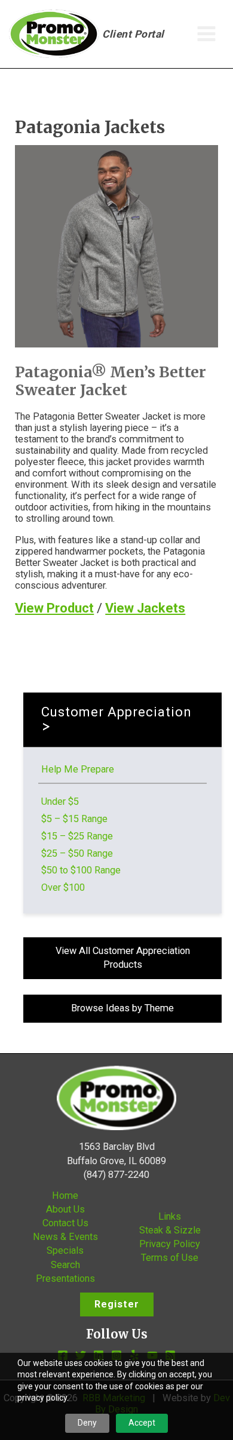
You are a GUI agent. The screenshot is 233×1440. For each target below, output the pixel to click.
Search (65, 1264)
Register (116, 1304)
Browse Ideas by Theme (122, 1008)
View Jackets (145, 608)
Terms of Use (169, 1257)
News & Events (65, 1236)
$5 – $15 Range (74, 818)
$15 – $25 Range (77, 836)
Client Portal (133, 34)
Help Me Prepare (77, 769)
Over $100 (63, 887)
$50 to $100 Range (81, 870)
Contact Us (65, 1223)
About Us (65, 1209)
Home (65, 1195)
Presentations (65, 1278)
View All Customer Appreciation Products (123, 957)
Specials (65, 1250)
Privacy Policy (169, 1244)
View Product (54, 608)
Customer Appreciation (116, 711)
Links (169, 1216)
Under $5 (60, 801)
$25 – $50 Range (77, 853)
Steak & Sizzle (170, 1230)
